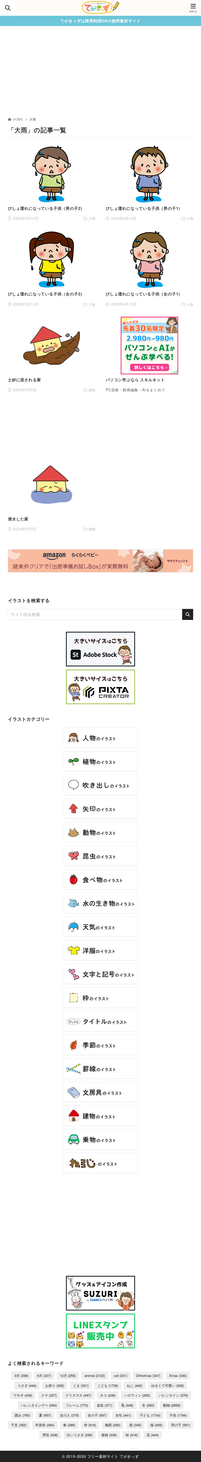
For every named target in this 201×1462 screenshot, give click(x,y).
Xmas (178, 1375)
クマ (49, 1395)
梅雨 (112, 1424)
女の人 (69, 1415)
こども (107, 1385)
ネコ (107, 1395)
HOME (18, 119)
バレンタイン (173, 1395)
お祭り (54, 1385)
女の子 (97, 1415)
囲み (22, 1415)
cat (120, 1375)
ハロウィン (137, 1395)
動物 (171, 1405)
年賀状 (44, 1424)
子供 (178, 1415)
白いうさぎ (79, 1434)
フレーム (77, 1405)
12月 (68, 1375)
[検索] (187, 614)
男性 (50, 1434)
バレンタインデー (39, 1405)
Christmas (148, 1375)
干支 (18, 1424)
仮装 (104, 1405)
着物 (109, 1434)
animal (95, 1375)
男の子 (180, 1424)
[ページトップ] (190, 1451)
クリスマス (78, 1395)
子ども (150, 1415)
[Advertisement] (100, 77)
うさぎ (27, 1385)
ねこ (134, 1385)
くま (80, 1385)
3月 (21, 1375)
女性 (123, 1415)
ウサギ (22, 1395)
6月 (44, 1375)
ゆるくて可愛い (167, 1385)
